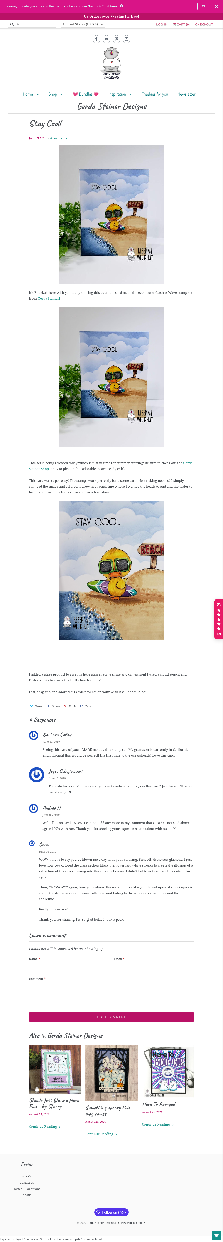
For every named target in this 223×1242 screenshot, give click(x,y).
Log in (162, 24)
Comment (37, 979)
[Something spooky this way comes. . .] (111, 1073)
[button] (218, 619)
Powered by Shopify (133, 1222)
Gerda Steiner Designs (111, 106)
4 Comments (58, 138)
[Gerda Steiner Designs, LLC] (111, 64)
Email (119, 959)
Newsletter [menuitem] (187, 94)
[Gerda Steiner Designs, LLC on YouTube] (106, 39)
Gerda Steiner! (49, 299)
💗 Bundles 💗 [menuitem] (86, 94)
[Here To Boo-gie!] (168, 1071)
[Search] (12, 24)
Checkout (204, 24)
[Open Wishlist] (216, 1235)
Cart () (183, 24)
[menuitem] (33, 94)
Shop (54, 94)
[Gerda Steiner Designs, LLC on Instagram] (126, 39)
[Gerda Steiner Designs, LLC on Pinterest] (116, 39)
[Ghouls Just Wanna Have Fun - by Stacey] (55, 1069)
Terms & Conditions (27, 1189)
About (27, 1195)
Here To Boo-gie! (158, 1104)
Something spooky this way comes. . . (107, 1110)
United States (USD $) (81, 24)
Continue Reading (43, 1127)
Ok (204, 6)
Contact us (27, 1182)
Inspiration (118, 94)
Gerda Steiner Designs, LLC (103, 1222)
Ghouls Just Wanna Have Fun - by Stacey (54, 1103)
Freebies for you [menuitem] (155, 94)
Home (29, 94)
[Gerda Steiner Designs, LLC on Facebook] (96, 39)
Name (34, 959)
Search (26, 1176)
